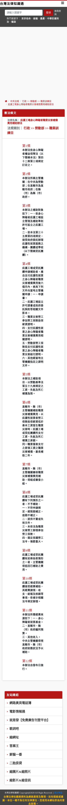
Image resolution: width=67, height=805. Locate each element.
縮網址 (14, 737)
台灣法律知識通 (12, 3)
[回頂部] (61, 793)
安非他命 (26, 18)
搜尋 (48, 12)
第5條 (26, 374)
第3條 (26, 205)
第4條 (26, 264)
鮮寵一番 (15, 754)
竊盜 (13, 22)
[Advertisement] (33, 63)
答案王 (14, 746)
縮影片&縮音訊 (20, 780)
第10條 (27, 578)
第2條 (26, 174)
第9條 (26, 550)
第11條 (27, 610)
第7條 (26, 464)
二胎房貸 (15, 763)
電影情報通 (17, 711)
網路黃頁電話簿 (20, 703)
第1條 (26, 146)
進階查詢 (57, 12)
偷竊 (35, 18)
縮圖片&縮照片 (20, 771)
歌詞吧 (14, 728)
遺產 (42, 18)
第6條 (26, 402)
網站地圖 (58, 793)
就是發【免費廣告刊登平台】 (29, 720)
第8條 (26, 492)
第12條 (27, 661)
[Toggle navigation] (62, 4)
